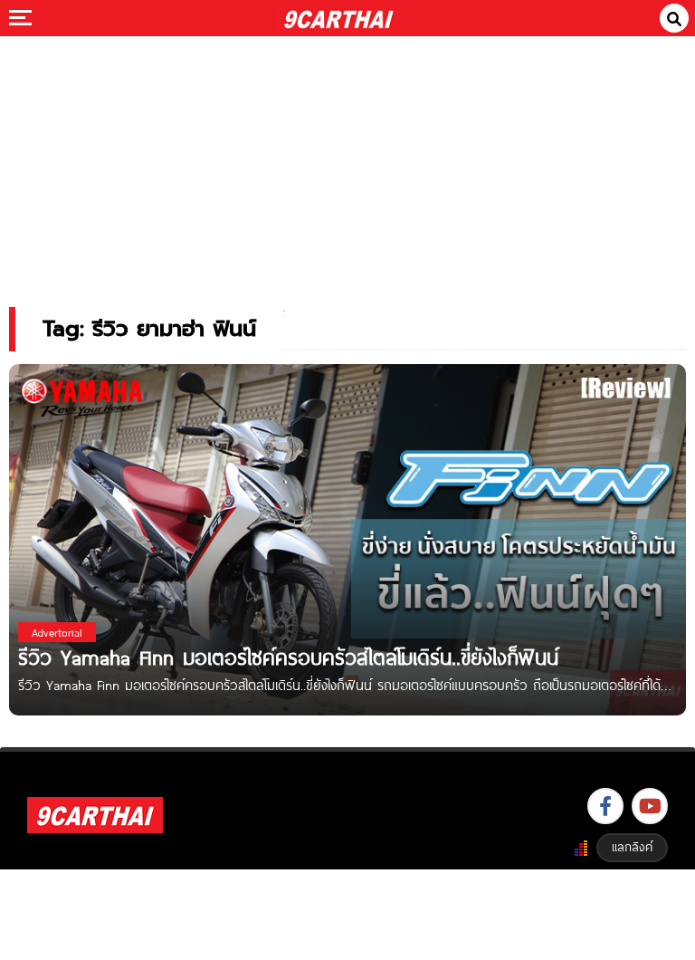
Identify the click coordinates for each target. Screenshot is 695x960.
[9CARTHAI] (338, 18)
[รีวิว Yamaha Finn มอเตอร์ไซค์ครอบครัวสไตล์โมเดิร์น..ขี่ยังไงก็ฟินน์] (347, 538)
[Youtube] (650, 806)
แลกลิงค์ (632, 847)
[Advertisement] (347, 159)
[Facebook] (605, 806)
